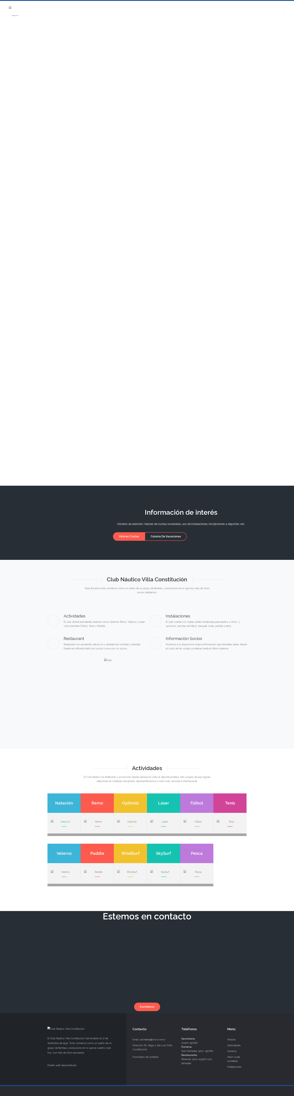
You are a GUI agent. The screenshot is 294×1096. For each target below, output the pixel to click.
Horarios (232, 1051)
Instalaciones (234, 1066)
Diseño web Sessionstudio (62, 1065)
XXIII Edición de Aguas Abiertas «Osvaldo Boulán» (104, 283)
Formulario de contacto (146, 1057)
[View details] (147, 174)
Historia (231, 1039)
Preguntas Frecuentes (78, 247)
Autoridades (234, 1045)
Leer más (63, 255)
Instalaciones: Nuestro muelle (85, 448)
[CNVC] (13, 11)
